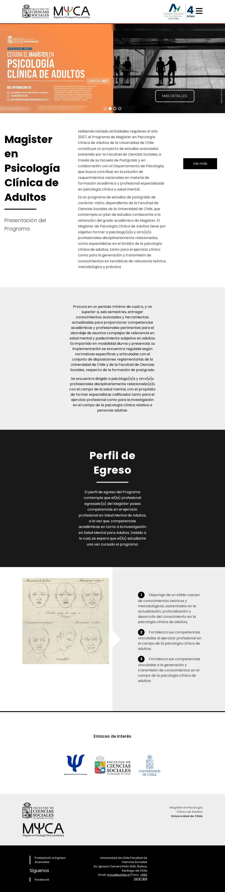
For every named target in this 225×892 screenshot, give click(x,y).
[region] (112, 68)
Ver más (200, 163)
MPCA (72, 11)
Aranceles (42, 862)
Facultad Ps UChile (35, 10)
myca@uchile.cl (118, 875)
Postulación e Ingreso (50, 858)
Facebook (42, 879)
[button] (105, 108)
